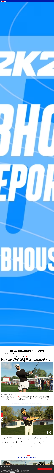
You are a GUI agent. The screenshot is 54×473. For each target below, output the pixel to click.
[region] (27, 469)
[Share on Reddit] (14, 356)
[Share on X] (16, 356)
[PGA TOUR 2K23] (3, 1)
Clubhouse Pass (18, 396)
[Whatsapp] (21, 356)
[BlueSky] (23, 356)
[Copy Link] (26, 356)
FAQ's (28, 455)
